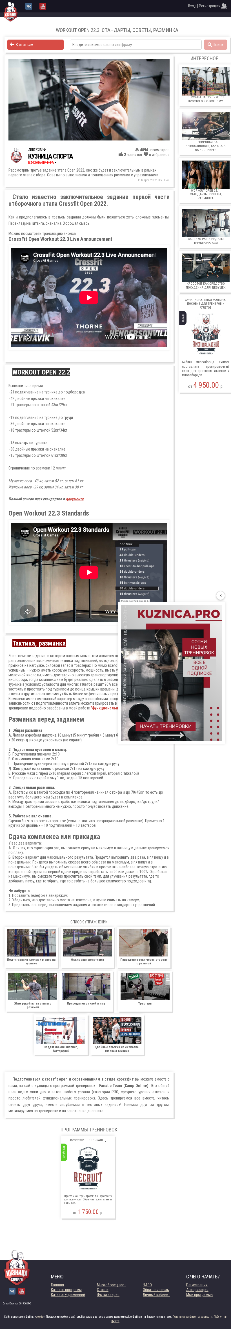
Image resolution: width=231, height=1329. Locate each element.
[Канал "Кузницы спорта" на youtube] (42, 6)
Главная (57, 1285)
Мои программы (199, 1294)
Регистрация (197, 1285)
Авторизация (197, 1289)
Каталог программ (66, 1289)
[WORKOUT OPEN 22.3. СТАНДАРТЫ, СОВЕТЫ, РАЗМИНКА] (89, 99)
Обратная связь (156, 1289)
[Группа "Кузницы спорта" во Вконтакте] (28, 6)
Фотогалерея (108, 1294)
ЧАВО (147, 1285)
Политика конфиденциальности (192, 1317)
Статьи (102, 1289)
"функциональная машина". (115, 708)
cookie (39, 1317)
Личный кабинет (156, 1294)
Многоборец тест (111, 1285)
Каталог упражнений (68, 1294)
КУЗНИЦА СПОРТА (50, 156)
